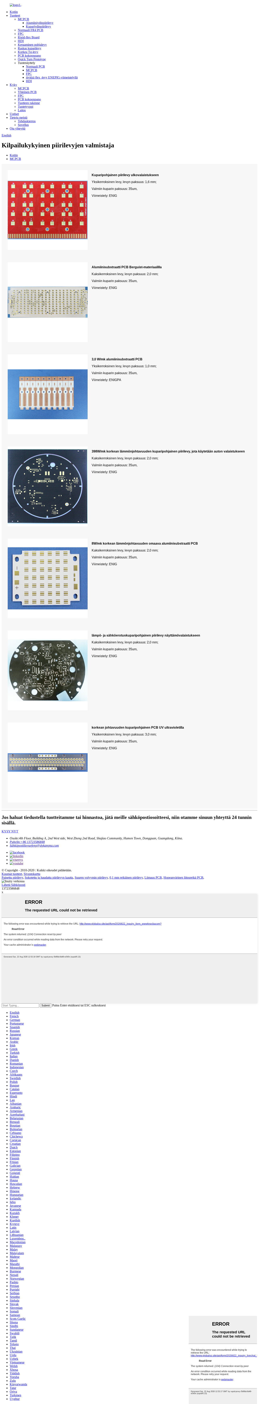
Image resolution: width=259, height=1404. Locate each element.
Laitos (22, 110)
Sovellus (23, 125)
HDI (21, 41)
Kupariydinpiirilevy (38, 26)
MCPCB (23, 19)
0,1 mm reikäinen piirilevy (126, 877)
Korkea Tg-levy (28, 52)
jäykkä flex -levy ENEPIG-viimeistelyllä (52, 77)
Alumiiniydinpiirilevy (39, 22)
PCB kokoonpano (29, 55)
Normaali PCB (35, 66)
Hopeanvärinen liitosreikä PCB (183, 877)
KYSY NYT (10, 831)
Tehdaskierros (27, 121)
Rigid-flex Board (28, 37)
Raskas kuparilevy (29, 48)
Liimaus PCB (153, 877)
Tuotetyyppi (25, 106)
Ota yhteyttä (17, 128)
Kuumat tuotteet (12, 874)
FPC (21, 33)
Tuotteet (15, 15)
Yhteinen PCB (27, 92)
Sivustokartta (32, 874)
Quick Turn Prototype (32, 59)
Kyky (13, 84)
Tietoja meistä (18, 117)
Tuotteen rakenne (29, 103)
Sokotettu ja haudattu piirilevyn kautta (49, 877)
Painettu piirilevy (12, 877)
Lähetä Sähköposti (13, 885)
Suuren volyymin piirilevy (91, 877)
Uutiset (14, 114)
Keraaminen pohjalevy (32, 44)
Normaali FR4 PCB (30, 30)
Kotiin (14, 12)
